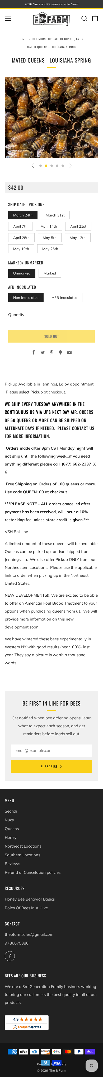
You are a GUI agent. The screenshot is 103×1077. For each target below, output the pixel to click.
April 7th (20, 226)
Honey (11, 837)
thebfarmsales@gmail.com (29, 934)
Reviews (12, 863)
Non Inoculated (26, 297)
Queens (12, 828)
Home (22, 39)
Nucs (9, 819)
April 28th (21, 237)
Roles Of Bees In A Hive (26, 907)
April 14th (49, 226)
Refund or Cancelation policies (32, 872)
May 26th (50, 248)
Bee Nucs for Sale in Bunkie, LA (55, 39)
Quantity (16, 314)
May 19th (21, 248)
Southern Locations (22, 854)
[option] (51, 117)
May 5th (50, 237)
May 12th (78, 237)
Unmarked (21, 273)
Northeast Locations (23, 846)
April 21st (78, 226)
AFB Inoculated (64, 297)
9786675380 (17, 943)
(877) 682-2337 (76, 464)
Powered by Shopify (51, 1064)
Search (11, 811)
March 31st (55, 215)
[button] (40, 166)
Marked (50, 273)
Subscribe (49, 766)
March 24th (22, 215)
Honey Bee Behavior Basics (30, 899)
